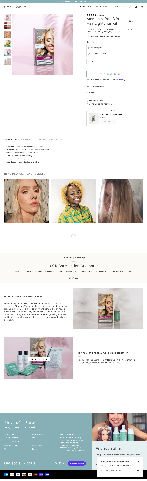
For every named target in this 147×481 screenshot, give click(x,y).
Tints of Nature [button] (68, 434)
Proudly (90, 93)
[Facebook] (56, 463)
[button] (90, 7)
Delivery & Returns (11, 438)
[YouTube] (64, 463)
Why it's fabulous (95, 86)
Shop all (73, 278)
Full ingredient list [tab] (28, 139)
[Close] (140, 461)
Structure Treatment (24, 306)
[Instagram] (60, 463)
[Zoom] (16, 71)
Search (35, 449)
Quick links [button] (9, 434)
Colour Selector (38, 445)
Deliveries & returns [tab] (56, 139)
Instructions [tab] (42, 139)
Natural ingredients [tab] (11, 139)
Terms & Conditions (11, 442)
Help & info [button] (37, 434)
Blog (6, 449)
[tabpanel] (73, 154)
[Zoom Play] (43, 44)
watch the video (39, 359)
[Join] (137, 470)
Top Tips (35, 442)
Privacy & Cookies (11, 445)
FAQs (34, 438)
